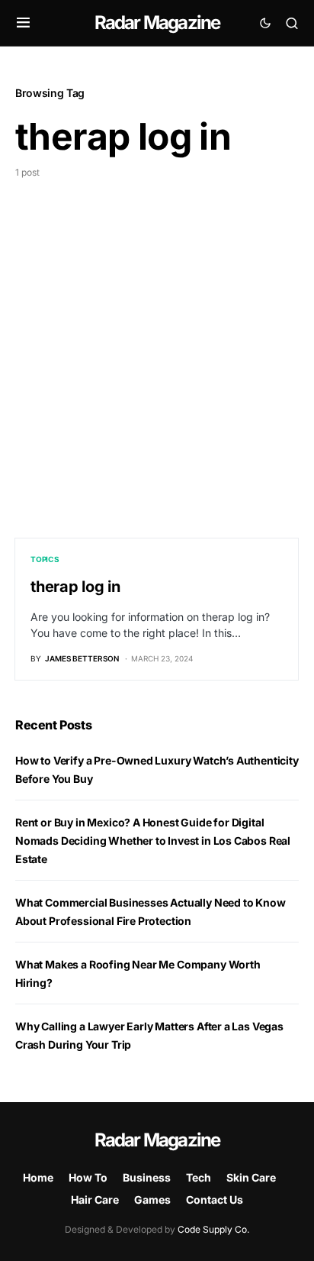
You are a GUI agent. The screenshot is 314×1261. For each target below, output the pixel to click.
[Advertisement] (157, 344)
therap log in (75, 586)
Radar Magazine (157, 22)
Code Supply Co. (213, 1229)
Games (152, 1199)
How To (88, 1177)
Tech (198, 1177)
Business (147, 1177)
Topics (44, 559)
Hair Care (95, 1199)
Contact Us (214, 1199)
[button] (23, 23)
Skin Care (251, 1177)
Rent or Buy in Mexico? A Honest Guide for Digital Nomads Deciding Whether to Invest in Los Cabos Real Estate (152, 840)
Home (38, 1177)
